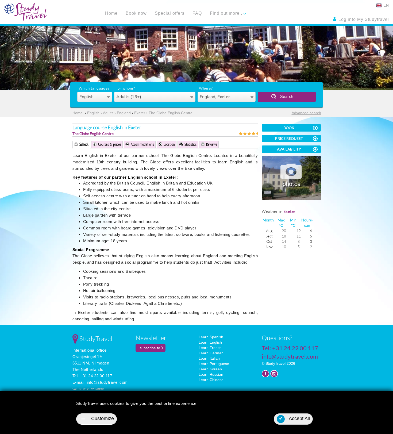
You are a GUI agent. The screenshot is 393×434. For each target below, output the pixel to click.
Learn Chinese (211, 380)
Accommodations (142, 144)
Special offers (169, 13)
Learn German (211, 353)
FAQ (197, 13)
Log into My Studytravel (363, 19)
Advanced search (306, 113)
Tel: (290, 348)
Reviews (211, 144)
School (83, 144)
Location (169, 144)
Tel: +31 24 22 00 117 (92, 376)
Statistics (190, 144)
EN (385, 5)
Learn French (210, 347)
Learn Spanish (211, 337)
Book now (136, 13)
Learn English (210, 342)
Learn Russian (211, 374)
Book (288, 127)
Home (111, 13)
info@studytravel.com (107, 382)
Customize (97, 418)
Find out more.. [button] (227, 13)
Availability (289, 149)
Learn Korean (210, 369)
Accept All (294, 418)
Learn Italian (209, 358)
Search (286, 96)
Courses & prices (109, 144)
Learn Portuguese (214, 364)
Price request (289, 138)
